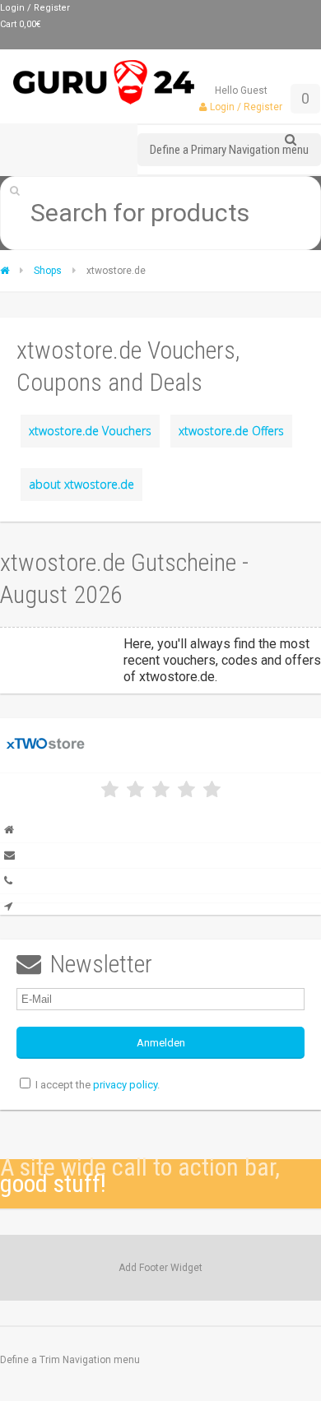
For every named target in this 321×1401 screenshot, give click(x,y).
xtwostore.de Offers (231, 430)
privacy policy (125, 1085)
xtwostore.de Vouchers (90, 430)
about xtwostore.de (81, 484)
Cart (20, 24)
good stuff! (53, 1183)
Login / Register (35, 7)
